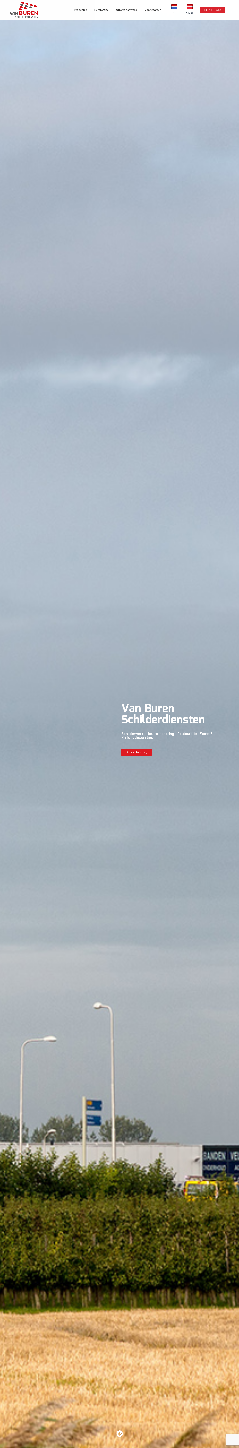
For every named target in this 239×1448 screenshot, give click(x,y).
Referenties (101, 10)
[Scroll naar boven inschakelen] (231, 1440)
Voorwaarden (153, 10)
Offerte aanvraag (126, 10)
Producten (80, 10)
